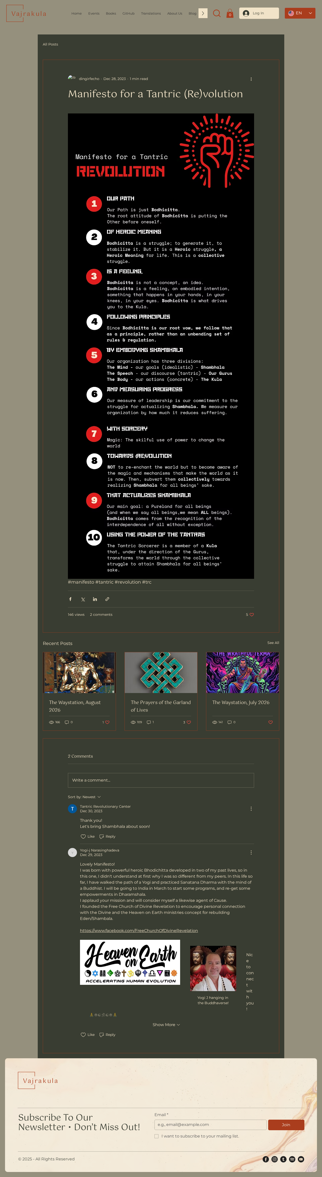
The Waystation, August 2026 (75, 706)
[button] (175, 13)
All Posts (50, 44)
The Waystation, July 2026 (240, 703)
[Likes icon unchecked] (83, 837)
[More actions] (251, 79)
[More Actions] (251, 809)
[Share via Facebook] (70, 599)
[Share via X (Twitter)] (82, 599)
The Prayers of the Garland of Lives (161, 706)
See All (273, 642)
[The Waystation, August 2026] (79, 672)
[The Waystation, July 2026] (242, 672)
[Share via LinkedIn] (95, 599)
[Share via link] (107, 599)
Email (161, 1114)
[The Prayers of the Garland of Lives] (161, 672)
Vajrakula (29, 14)
